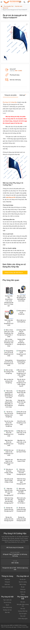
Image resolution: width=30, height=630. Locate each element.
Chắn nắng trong (7, 607)
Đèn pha (22, 602)
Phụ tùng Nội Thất (8, 6)
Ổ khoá (23, 594)
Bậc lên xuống (23, 582)
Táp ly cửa (5, 8)
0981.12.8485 (18, 70)
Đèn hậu (22, 608)
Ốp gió (22, 587)
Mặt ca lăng (23, 584)
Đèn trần (7, 612)
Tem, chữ (22, 616)
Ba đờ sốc (23, 579)
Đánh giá (23, 95)
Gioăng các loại (7, 610)
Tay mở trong (7, 602)
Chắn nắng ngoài (22, 618)
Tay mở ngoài (22, 613)
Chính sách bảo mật (7, 587)
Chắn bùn (22, 589)
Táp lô (7, 605)
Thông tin (7, 582)
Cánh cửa (22, 592)
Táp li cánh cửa (7, 600)
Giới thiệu (7, 579)
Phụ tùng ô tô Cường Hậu (10, 102)
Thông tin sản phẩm (10, 95)
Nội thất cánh (18, 6)
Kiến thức (7, 584)
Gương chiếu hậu (22, 611)
